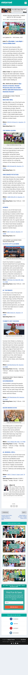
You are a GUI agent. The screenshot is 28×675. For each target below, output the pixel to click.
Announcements (14, 19)
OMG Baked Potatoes (11, 174)
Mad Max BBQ (8, 100)
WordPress (23, 639)
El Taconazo (7, 290)
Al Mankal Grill (9, 452)
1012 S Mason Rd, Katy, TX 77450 (16, 441)
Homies (5, 207)
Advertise (24, 641)
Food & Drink (22, 19)
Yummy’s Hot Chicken (11, 321)
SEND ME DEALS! (14, 607)
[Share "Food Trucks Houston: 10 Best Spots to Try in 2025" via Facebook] (11, 506)
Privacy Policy (18, 641)
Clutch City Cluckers (11, 244)
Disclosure (12, 641)
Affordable (11, 41)
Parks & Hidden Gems (9, 43)
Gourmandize (8, 381)
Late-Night (19, 41)
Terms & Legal (5, 641)
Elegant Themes (11, 639)
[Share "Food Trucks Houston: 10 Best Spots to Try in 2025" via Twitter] (14, 506)
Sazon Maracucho (10, 408)
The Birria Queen (9, 130)
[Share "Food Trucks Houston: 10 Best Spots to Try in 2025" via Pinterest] (16, 506)
